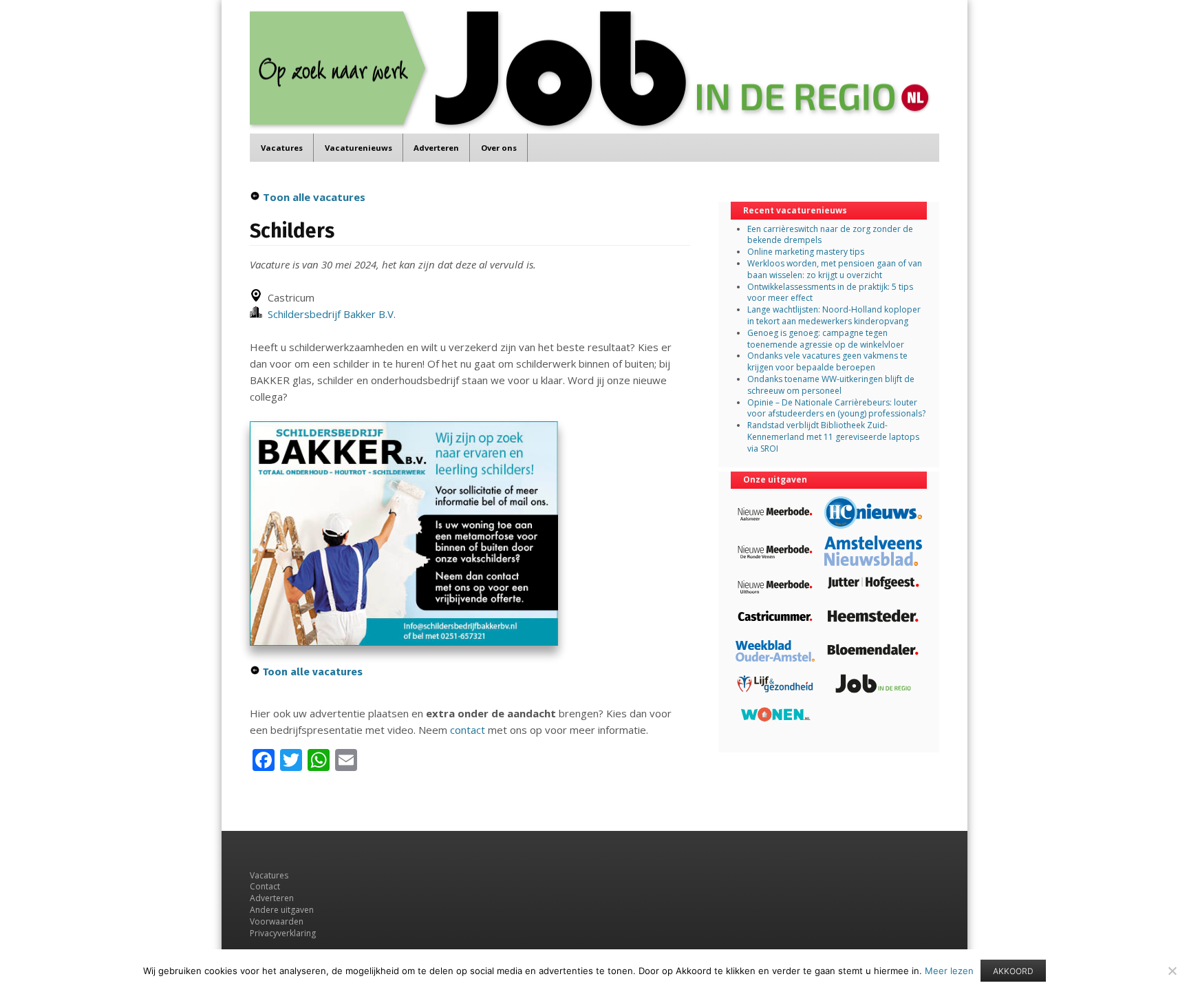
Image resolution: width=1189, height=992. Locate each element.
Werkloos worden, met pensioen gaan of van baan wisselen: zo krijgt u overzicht (834, 269)
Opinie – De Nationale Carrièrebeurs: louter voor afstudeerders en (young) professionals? (836, 408)
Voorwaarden (276, 921)
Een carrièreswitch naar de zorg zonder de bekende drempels (830, 234)
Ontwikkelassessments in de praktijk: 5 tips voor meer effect (830, 292)
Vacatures (282, 148)
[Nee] (1172, 971)
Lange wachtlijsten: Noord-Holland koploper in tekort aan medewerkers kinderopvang (834, 315)
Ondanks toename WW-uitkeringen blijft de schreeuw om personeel (830, 385)
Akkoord (1013, 971)
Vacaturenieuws (358, 148)
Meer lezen (949, 970)
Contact (265, 886)
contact (467, 730)
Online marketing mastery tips (805, 251)
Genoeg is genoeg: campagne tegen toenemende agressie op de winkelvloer (825, 338)
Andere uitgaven (282, 910)
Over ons (499, 148)
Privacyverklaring (283, 933)
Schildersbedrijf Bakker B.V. (329, 314)
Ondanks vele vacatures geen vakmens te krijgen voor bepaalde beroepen (827, 361)
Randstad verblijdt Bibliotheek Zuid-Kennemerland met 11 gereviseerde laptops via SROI (833, 436)
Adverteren (436, 148)
